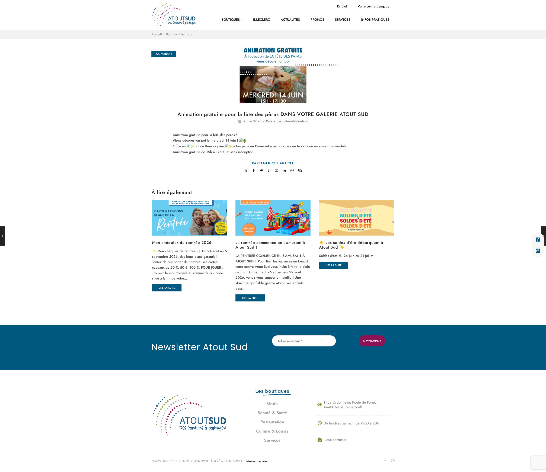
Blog (168, 34)
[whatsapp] (292, 171)
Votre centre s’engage (373, 6)
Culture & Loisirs (272, 431)
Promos (317, 19)
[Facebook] (254, 171)
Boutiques (230, 19)
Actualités (290, 19)
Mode (272, 404)
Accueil (157, 34)
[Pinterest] (269, 171)
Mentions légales (257, 461)
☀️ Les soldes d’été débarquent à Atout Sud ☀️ (351, 245)
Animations (183, 34)
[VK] (261, 171)
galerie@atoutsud (295, 121)
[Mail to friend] (276, 171)
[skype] (299, 171)
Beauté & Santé (272, 413)
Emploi (342, 6)
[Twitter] (247, 171)
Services (342, 19)
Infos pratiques (375, 19)
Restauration (272, 422)
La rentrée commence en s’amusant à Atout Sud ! (270, 245)
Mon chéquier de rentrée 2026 (182, 242)
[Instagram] (393, 460)
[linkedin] (284, 171)
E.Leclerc (261, 19)
